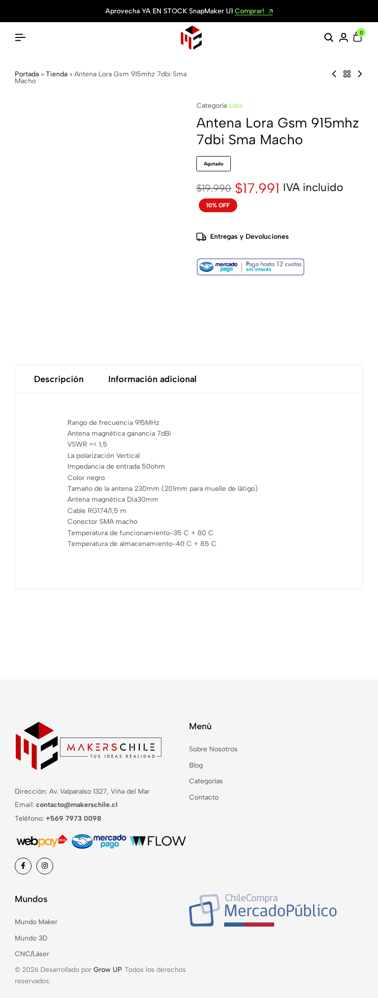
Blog (196, 765)
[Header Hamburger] (20, 37)
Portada (27, 74)
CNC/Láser (32, 954)
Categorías (206, 781)
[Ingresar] (343, 38)
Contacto (204, 797)
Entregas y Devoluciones (249, 236)
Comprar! (250, 11)
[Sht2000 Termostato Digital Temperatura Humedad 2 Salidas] (359, 74)
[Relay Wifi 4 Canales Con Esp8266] (334, 74)
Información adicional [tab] (152, 379)
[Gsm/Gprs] (347, 74)
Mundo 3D (31, 938)
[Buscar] (328, 38)
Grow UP (107, 970)
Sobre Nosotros (213, 749)
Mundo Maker (36, 922)
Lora (235, 105)
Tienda (56, 74)
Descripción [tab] (59, 379)
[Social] (23, 866)
